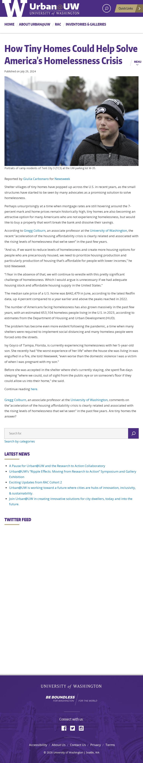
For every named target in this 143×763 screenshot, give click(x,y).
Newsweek (62, 179)
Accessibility (38, 745)
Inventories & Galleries (86, 24)
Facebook (65, 728)
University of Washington (108, 230)
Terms (110, 745)
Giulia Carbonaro (36, 179)
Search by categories (19, 441)
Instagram (82, 728)
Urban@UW (41, 8)
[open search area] (106, 8)
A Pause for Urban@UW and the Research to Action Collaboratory (57, 466)
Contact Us (78, 745)
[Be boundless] (71, 699)
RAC (58, 24)
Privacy (95, 745)
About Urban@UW (34, 24)
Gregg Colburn (34, 230)
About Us (59, 745)
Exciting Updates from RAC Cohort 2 (35, 482)
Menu (137, 61)
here (34, 389)
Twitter (74, 728)
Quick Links (126, 8)
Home (9, 24)
